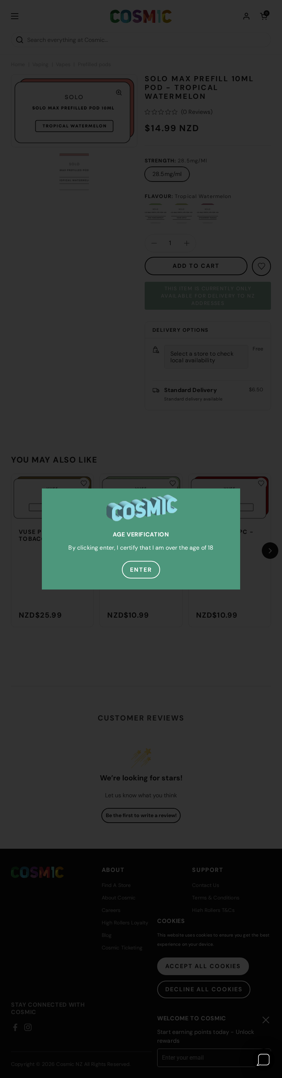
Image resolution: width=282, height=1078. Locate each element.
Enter (141, 570)
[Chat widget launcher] (264, 1060)
